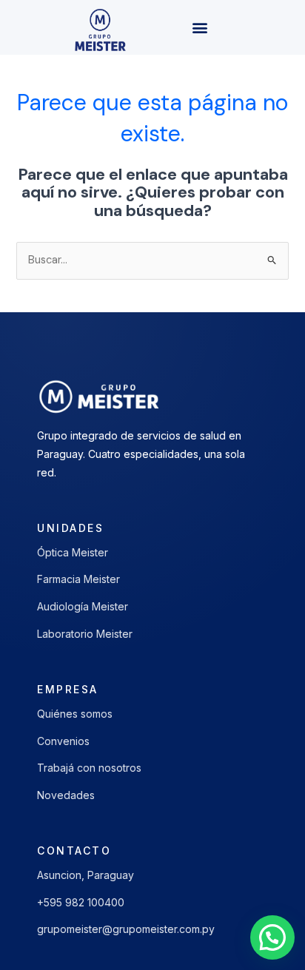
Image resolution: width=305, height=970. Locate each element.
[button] (199, 28)
